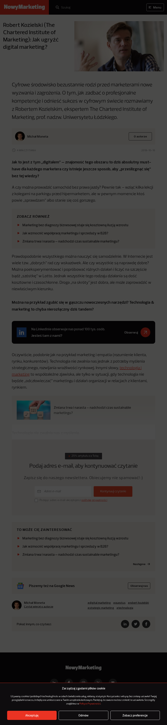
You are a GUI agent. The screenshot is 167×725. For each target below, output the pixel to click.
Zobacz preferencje (135, 715)
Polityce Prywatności (89, 704)
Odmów (83, 715)
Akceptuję (31, 715)
